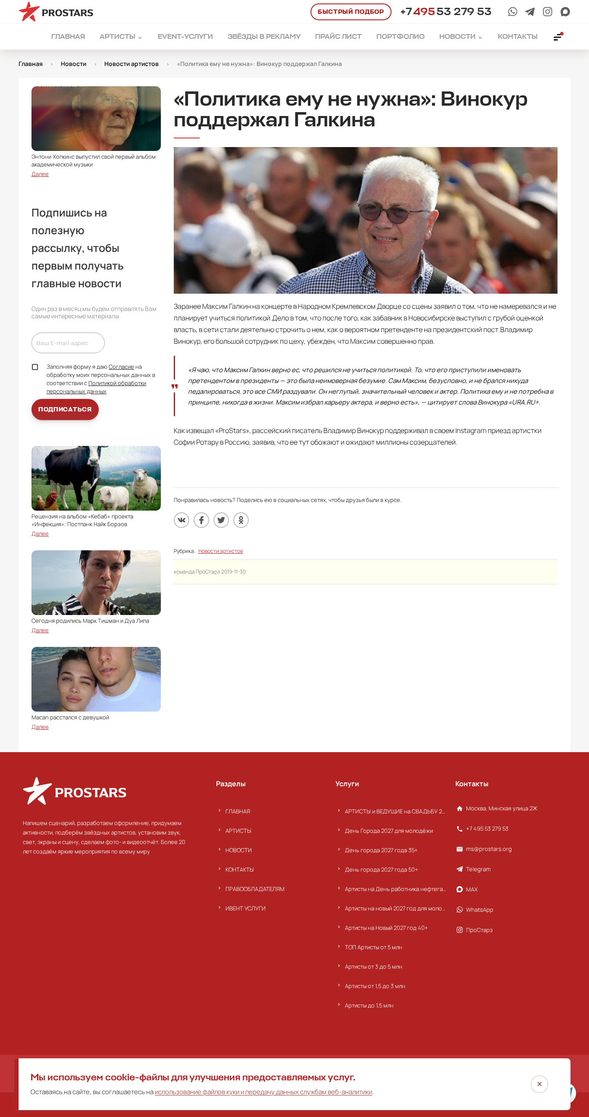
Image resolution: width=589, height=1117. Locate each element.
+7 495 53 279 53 (487, 828)
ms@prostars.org (489, 849)
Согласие (121, 366)
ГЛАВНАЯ (238, 811)
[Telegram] (530, 11)
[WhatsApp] (513, 11)
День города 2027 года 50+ (381, 869)
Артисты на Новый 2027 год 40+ (386, 928)
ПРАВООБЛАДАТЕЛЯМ (255, 889)
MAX (472, 889)
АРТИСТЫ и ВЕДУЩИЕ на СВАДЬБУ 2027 (395, 811)
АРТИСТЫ (238, 831)
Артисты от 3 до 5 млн (373, 966)
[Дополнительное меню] (557, 36)
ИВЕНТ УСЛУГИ (246, 908)
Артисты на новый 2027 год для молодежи (395, 908)
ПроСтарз (479, 930)
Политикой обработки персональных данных (96, 387)
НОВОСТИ (239, 850)
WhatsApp (479, 909)
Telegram (478, 869)
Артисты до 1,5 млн (369, 1005)
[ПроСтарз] (547, 11)
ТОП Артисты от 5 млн (373, 947)
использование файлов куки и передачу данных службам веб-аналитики (263, 1091)
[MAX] (565, 11)
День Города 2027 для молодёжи (389, 831)
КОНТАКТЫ (240, 869)
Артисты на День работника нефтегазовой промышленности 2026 (395, 889)
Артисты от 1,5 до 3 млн (375, 986)
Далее (40, 174)
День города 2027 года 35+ (381, 850)
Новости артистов (220, 551)
